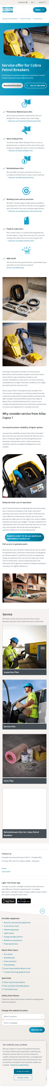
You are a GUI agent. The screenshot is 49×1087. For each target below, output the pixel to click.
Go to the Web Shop (16, 268)
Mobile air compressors (13, 940)
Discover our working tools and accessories (25, 211)
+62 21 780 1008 (37, 85)
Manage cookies (23, 1078)
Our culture (8, 954)
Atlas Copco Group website (14, 982)
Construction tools (11, 926)
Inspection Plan (11, 672)
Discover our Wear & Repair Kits (20, 150)
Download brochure (12, 85)
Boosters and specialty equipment (17, 922)
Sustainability (9, 965)
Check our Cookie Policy (19, 1065)
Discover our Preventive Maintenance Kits (24, 121)
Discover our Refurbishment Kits (21, 177)
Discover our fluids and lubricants (21, 241)
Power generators (11, 944)
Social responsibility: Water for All (17, 968)
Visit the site (37, 1030)
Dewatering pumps (11, 929)
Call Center (6, 871)
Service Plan (9, 726)
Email (4, 868)
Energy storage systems (13, 937)
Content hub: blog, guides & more (17, 972)
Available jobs (9, 958)
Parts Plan (9, 780)
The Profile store (10, 989)
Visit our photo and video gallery (16, 986)
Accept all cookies (23, 1071)
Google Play (24, 901)
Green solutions (10, 961)
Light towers (9, 933)
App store (9, 901)
